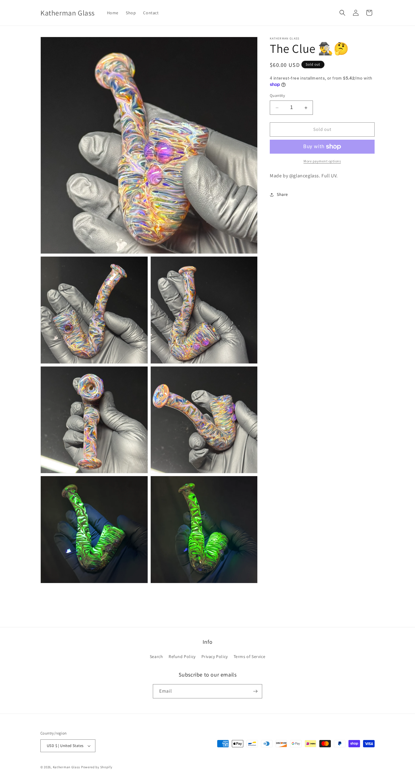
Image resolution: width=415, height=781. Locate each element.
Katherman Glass (67, 767)
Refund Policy (182, 656)
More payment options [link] (322, 161)
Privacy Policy (214, 656)
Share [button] (282, 194)
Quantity (277, 95)
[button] (342, 12)
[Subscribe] (255, 691)
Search (156, 656)
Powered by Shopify (96, 767)
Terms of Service (250, 656)
